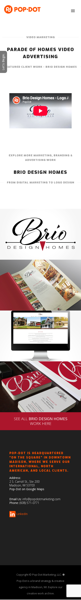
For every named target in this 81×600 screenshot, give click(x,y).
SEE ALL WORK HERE (40, 421)
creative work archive (40, 593)
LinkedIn (22, 514)
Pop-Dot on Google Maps (26, 489)
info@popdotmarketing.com (41, 499)
